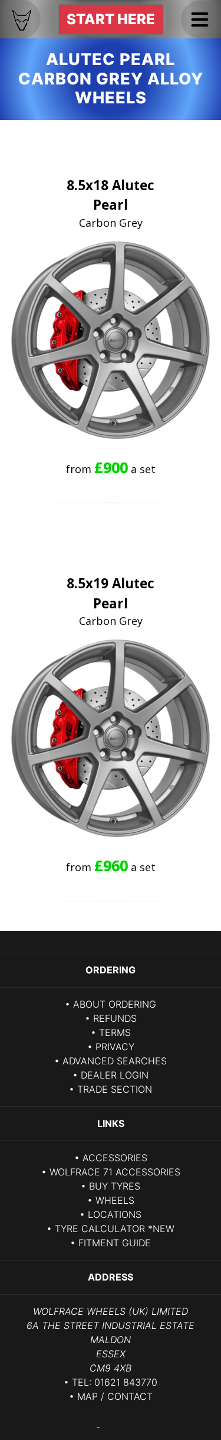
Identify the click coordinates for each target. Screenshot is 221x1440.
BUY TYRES (114, 1186)
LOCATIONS (114, 1214)
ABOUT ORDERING (114, 1004)
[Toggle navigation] (200, 19)
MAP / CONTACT (115, 1396)
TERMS (115, 1032)
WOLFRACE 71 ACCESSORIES (115, 1172)
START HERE (111, 19)
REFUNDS (115, 1018)
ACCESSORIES (115, 1158)
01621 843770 (125, 1382)
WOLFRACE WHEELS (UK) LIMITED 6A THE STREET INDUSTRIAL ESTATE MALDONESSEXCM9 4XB (110, 1339)
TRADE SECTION (114, 1089)
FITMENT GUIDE (114, 1243)
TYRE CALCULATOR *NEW (114, 1228)
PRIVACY (114, 1047)
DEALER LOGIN (115, 1075)
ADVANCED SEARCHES (114, 1061)
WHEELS (114, 1200)
